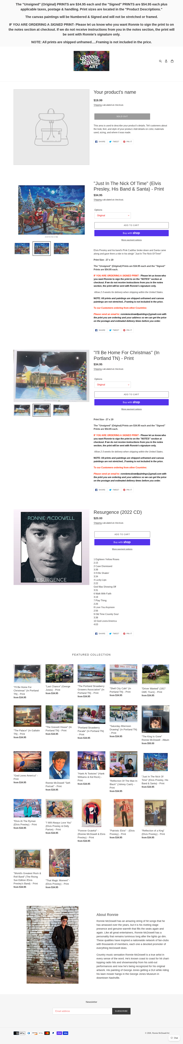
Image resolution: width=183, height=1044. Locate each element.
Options (98, 210)
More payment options (131, 240)
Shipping (98, 105)
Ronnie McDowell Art (160, 1033)
